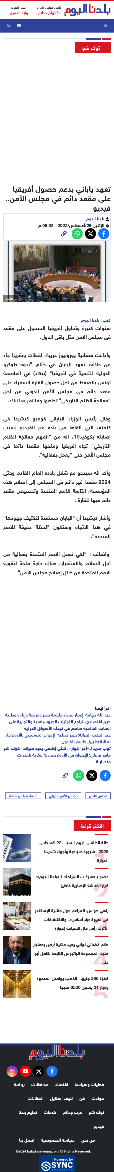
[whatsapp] (63, 233)
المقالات (35, 1097)
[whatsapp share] (77, 233)
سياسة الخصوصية (58, 1139)
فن (82, 1097)
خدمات (50, 1111)
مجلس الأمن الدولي (63, 795)
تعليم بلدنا (28, 1111)
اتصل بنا (26, 1139)
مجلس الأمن (98, 795)
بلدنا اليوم (95, 218)
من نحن (88, 1139)
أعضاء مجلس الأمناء (23, 795)
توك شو (96, 1111)
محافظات (39, 1083)
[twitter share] (90, 233)
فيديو (99, 1125)
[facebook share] (103, 233)
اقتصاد (61, 1083)
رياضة (19, 1083)
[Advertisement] (57, 117)
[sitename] (57, 1052)
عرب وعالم (72, 1111)
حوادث (98, 1097)
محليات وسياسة (89, 1083)
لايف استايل (61, 1097)
